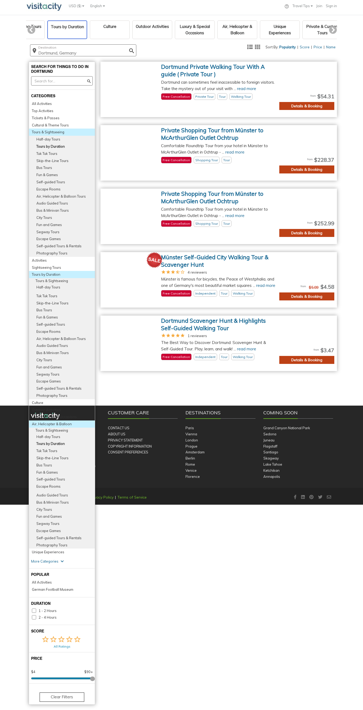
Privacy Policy (101, 497)
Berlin (190, 458)
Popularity (287, 47)
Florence (192, 476)
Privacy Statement (125, 440)
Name (331, 47)
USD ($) (75, 6)
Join (319, 6)
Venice (191, 470)
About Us (116, 434)
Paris (189, 428)
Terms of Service (132, 497)
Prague (191, 446)
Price (318, 47)
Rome (190, 464)
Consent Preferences (128, 452)
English (96, 6)
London (191, 440)
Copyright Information (130, 446)
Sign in (331, 6)
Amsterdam (195, 452)
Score (305, 47)
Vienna (191, 434)
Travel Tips (302, 6)
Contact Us (118, 428)
